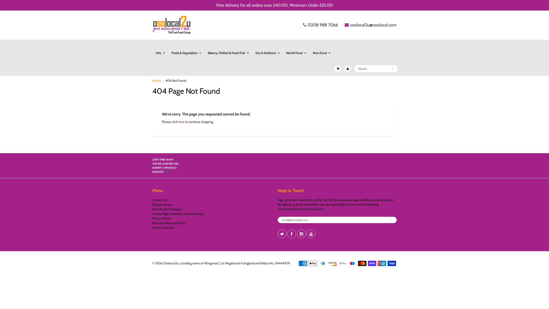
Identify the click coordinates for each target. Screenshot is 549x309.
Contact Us (159, 200)
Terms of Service (163, 228)
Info (158, 53)
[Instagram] (301, 234)
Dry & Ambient (265, 53)
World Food (294, 53)
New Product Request (167, 209)
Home (156, 81)
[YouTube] (311, 234)
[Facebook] (291, 234)
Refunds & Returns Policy (169, 223)
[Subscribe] (391, 219)
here (181, 122)
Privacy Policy (161, 218)
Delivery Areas (162, 205)
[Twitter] (282, 234)
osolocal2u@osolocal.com (373, 24)
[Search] (392, 68)
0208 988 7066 (323, 24)
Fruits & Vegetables (185, 53)
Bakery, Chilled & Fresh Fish (226, 53)
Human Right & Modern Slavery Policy (178, 214)
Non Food (320, 53)
